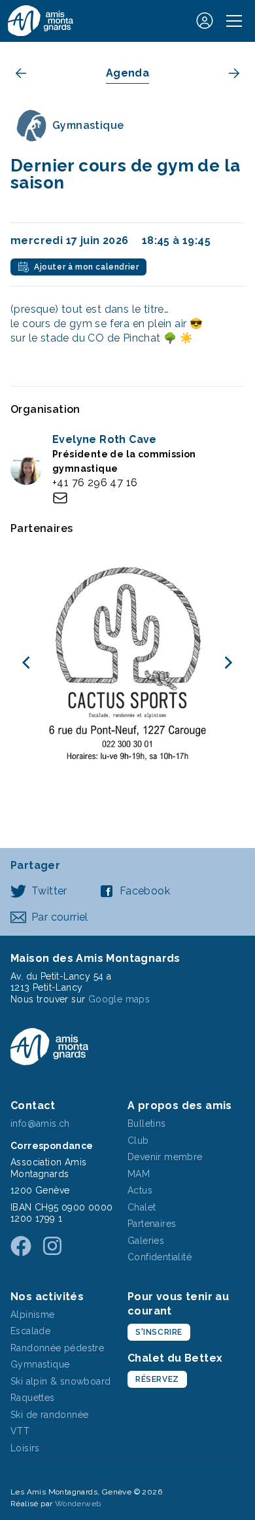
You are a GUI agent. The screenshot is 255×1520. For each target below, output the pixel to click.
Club (138, 1140)
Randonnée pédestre (57, 1348)
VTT (19, 1431)
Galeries (146, 1240)
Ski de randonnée (49, 1414)
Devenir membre (165, 1157)
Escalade (30, 1331)
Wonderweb (78, 1503)
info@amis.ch (40, 1123)
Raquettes (32, 1397)
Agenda (127, 73)
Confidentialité (160, 1257)
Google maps (119, 999)
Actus (140, 1190)
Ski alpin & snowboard (60, 1381)
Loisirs (25, 1448)
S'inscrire (158, 1332)
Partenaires (152, 1223)
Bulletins (147, 1123)
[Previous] (27, 662)
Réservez (157, 1379)
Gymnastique (39, 1364)
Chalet (142, 1207)
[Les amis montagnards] (40, 21)
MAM (139, 1174)
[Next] (227, 662)
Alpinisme (32, 1314)
